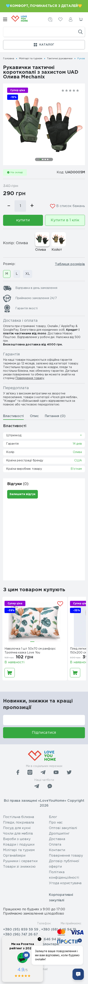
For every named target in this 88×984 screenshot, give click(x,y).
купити (23, 220)
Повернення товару (29, 378)
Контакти (57, 850)
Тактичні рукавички (59, 58)
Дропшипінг (59, 833)
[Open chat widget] (78, 974)
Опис (34, 416)
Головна (8, 58)
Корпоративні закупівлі (61, 897)
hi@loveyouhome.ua (20, 975)
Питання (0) (55, 416)
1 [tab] (40, 159)
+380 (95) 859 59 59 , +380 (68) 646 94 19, (40, 929)
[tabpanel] (44, 124)
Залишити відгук (22, 494)
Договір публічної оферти (64, 864)
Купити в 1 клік (65, 220)
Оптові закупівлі (63, 828)
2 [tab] (42, 159)
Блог (53, 817)
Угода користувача (65, 883)
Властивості (13, 416)
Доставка (57, 839)
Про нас (56, 822)
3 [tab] (45, 159)
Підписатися (44, 732)
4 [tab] (47, 159)
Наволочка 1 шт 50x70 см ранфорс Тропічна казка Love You (30, 651)
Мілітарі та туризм (30, 58)
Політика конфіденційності (64, 875)
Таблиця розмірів (70, 264)
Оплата (55, 844)
